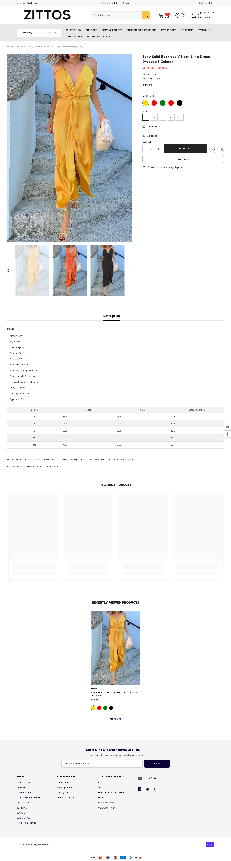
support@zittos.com (29, 3)
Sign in (200, 14)
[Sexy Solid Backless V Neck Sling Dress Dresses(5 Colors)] (115, 648)
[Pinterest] (147, 789)
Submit (157, 763)
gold (93, 707)
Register (210, 13)
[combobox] (116, 15)
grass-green (105, 707)
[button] (8, 270)
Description (111, 316)
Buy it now (183, 160)
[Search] (120, 15)
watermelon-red (99, 707)
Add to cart (185, 149)
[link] (33, 567)
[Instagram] (139, 789)
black (111, 707)
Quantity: (146, 142)
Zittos (153, 74)
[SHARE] (221, 149)
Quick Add (116, 719)
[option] (69, 148)
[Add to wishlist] (213, 149)
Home (10, 46)
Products (21, 46)
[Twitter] (154, 789)
